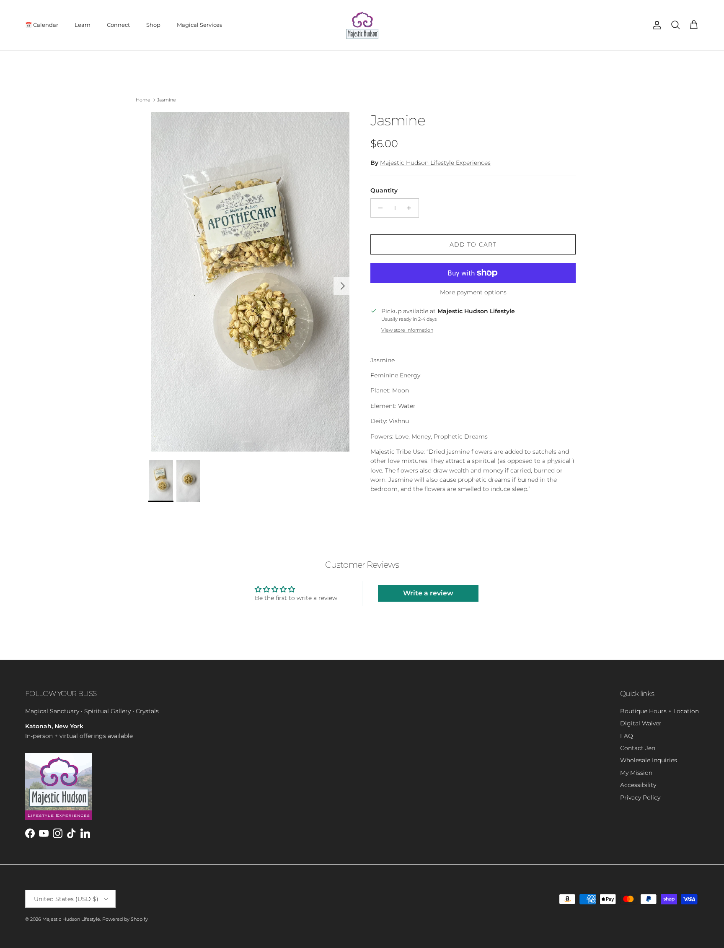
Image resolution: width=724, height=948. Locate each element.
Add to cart (473, 244)
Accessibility (638, 785)
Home (143, 100)
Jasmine (166, 100)
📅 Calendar (41, 24)
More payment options (473, 292)
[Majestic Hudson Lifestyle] (362, 25)
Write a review (428, 593)
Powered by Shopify (125, 919)
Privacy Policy (640, 797)
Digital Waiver (641, 723)
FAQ (626, 736)
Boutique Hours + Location (659, 711)
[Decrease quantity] (378, 208)
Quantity (384, 190)
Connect (118, 24)
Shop (153, 24)
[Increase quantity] (411, 208)
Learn (82, 24)
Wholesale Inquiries (648, 760)
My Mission (636, 773)
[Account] (655, 25)
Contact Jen (637, 748)
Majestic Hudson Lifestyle (71, 919)
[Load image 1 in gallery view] (250, 282)
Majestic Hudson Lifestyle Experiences (435, 162)
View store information (407, 330)
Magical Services (199, 24)
